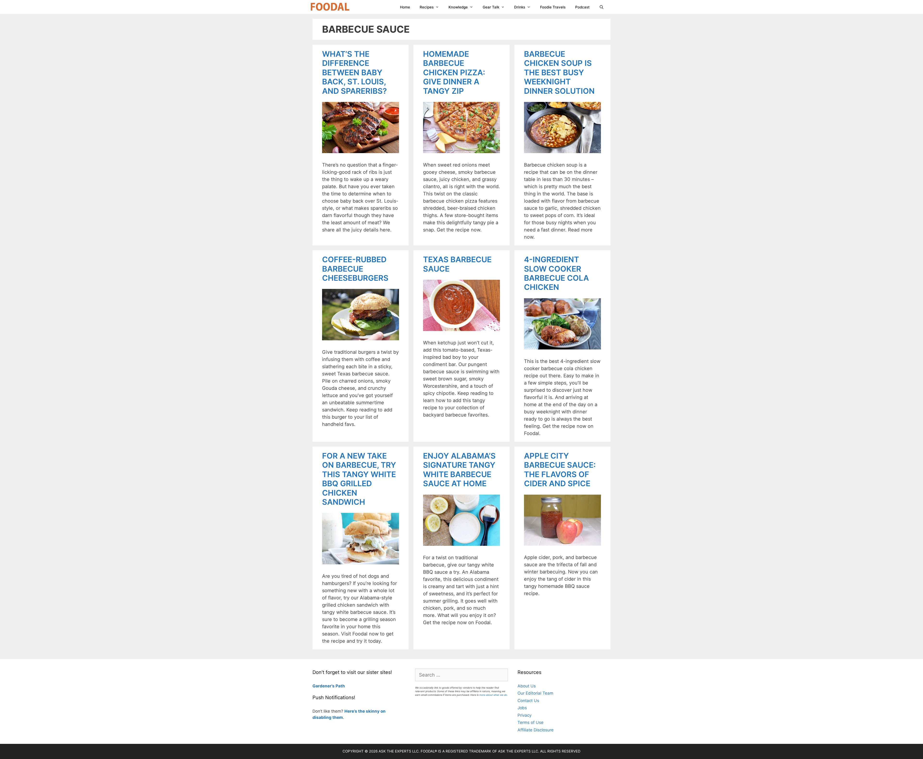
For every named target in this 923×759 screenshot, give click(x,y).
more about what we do (493, 694)
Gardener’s (323, 686)
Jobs (522, 707)
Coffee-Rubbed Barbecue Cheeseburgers (355, 269)
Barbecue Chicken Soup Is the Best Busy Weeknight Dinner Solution (559, 72)
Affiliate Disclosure (536, 730)
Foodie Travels (553, 7)
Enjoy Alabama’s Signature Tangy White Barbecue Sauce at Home (459, 469)
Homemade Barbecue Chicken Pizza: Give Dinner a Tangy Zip (454, 72)
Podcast (582, 7)
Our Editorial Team (535, 693)
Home (405, 7)
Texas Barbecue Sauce (457, 264)
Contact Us (528, 700)
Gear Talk (491, 7)
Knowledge (458, 7)
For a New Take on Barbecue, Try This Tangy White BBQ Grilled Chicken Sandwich (359, 479)
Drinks (519, 7)
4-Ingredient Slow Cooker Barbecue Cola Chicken (556, 273)
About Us (527, 686)
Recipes (427, 7)
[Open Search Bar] (601, 7)
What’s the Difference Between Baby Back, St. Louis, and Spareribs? (354, 72)
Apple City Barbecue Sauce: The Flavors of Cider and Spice (560, 469)
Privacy (524, 715)
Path (340, 686)
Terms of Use (530, 722)
